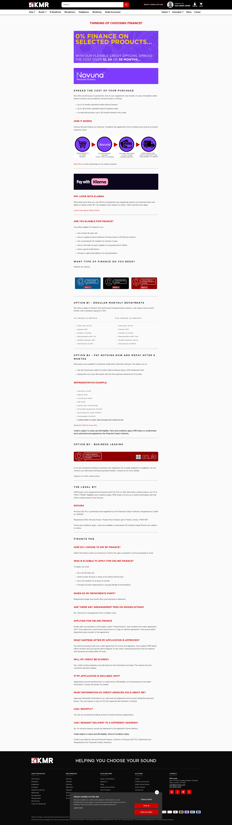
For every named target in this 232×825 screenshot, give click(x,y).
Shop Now (78, 164)
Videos (189, 12)
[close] (157, 792)
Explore (165, 12)
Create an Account (142, 781)
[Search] (126, 4)
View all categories (38, 804)
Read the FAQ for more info (85, 425)
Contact (197, 12)
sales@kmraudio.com (177, 784)
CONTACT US (179, 3)
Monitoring (97, 12)
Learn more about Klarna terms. (87, 210)
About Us (103, 781)
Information (177, 12)
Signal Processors (38, 790)
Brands (42, 12)
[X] (189, 792)
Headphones (84, 12)
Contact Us (139, 790)
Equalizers (35, 784)
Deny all (146, 806)
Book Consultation (107, 779)
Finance (69, 781)
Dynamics (34, 781)
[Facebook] (177, 792)
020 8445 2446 (182, 6)
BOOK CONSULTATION (153, 4)
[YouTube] (183, 792)
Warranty (69, 787)
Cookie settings (146, 799)
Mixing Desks (36, 798)
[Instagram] (171, 792)
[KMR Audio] (39, 4)
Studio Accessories (113, 12)
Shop (31, 12)
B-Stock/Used (55, 12)
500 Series (35, 779)
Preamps (34, 787)
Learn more (78, 808)
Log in (137, 779)
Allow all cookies (146, 812)
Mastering (35, 792)
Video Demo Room (107, 787)
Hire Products (105, 790)
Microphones (70, 12)
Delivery (69, 784)
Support (69, 790)
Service (69, 779)
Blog (102, 784)
